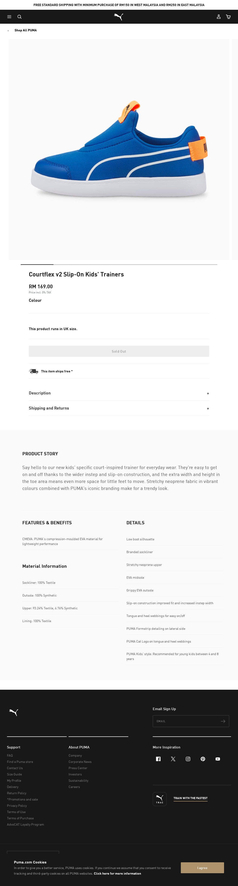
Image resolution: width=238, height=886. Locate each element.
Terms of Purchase (20, 818)
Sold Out (119, 351)
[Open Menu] (10, 16)
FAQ (10, 755)
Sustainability (78, 780)
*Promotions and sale (22, 799)
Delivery (12, 787)
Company (75, 755)
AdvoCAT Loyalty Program (25, 824)
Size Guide (14, 774)
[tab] (37, 264)
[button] (10, 16)
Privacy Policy (17, 805)
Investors (75, 774)
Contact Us (15, 768)
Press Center (78, 768)
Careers (74, 787)
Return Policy (16, 793)
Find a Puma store (20, 762)
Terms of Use (16, 812)
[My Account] (218, 16)
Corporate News (80, 762)
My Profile (14, 780)
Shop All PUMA (26, 30)
